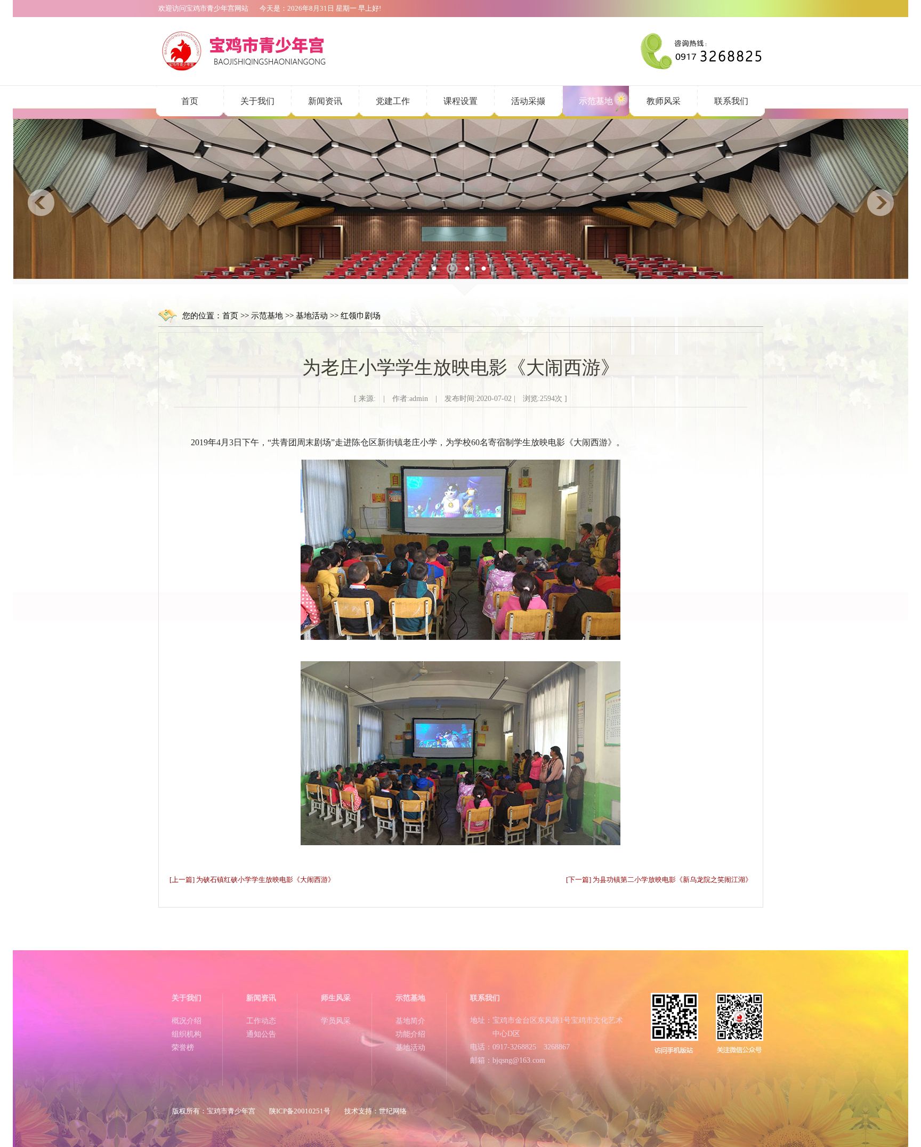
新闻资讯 (325, 101)
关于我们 (257, 101)
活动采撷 (528, 101)
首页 (189, 101)
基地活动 (312, 315)
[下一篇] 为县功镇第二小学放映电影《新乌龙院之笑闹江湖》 (659, 880)
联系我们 (731, 101)
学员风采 (336, 1021)
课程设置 (460, 101)
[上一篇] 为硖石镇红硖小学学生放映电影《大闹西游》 (252, 880)
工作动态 (261, 1021)
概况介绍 (186, 1021)
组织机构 (186, 1034)
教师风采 (664, 101)
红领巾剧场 (361, 315)
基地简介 (410, 1021)
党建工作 (393, 101)
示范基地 (596, 101)
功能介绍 (410, 1034)
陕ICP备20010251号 (299, 1111)
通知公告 (261, 1034)
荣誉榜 (183, 1048)
